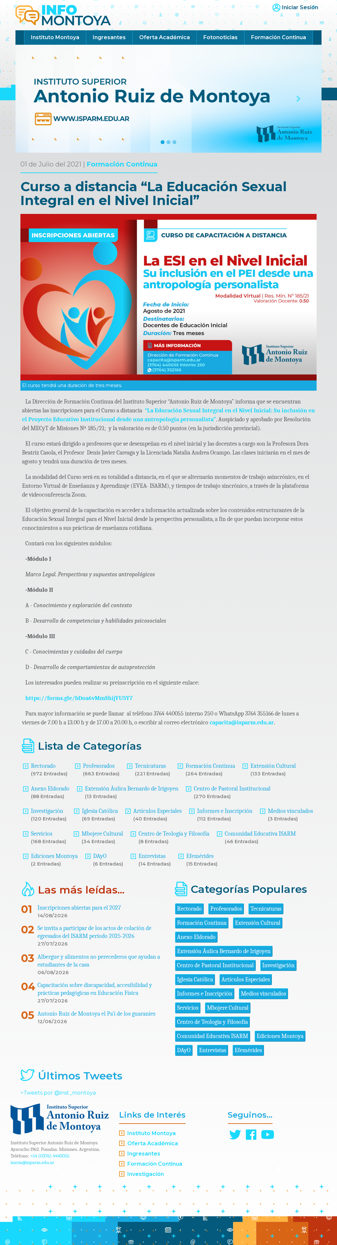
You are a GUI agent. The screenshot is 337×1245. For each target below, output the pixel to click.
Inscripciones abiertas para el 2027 (79, 907)
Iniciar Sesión (300, 7)
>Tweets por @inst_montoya (58, 1093)
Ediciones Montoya (54, 856)
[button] (38, 99)
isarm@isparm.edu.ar (32, 1162)
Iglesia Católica (100, 811)
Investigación (47, 811)
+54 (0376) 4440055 (49, 1156)
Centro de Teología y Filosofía (174, 833)
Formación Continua (278, 37)
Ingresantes (109, 37)
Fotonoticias (220, 37)
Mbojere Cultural (102, 833)
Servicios (41, 833)
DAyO (100, 856)
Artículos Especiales (157, 811)
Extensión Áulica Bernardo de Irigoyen (131, 788)
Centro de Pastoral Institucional (232, 788)
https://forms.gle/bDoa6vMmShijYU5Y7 (79, 698)
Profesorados (99, 766)
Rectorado (43, 766)
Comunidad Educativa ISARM (260, 833)
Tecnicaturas (150, 766)
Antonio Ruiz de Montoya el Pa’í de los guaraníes (96, 1013)
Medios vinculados (290, 811)
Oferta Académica (164, 37)
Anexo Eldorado (50, 788)
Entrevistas (152, 856)
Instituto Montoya (55, 37)
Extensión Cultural (273, 766)
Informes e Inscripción (224, 811)
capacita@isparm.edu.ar (242, 722)
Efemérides (200, 856)
